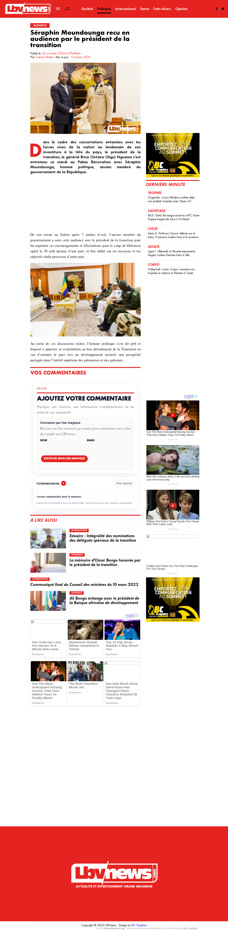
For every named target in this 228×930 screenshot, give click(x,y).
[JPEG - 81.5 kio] (85, 335)
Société (87, 9)
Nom (43, 440)
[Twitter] (223, 8)
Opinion (181, 9)
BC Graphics (139, 925)
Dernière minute (165, 185)
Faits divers (162, 9)
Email (91, 440)
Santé (144, 9)
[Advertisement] (85, 203)
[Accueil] (114, 865)
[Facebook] (216, 8)
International (125, 9)
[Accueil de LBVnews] (28, 14)
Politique (104, 9)
